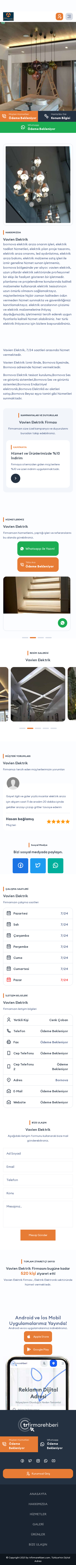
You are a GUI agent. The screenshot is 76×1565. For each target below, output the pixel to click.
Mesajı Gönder (38, 1235)
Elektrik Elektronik (45, 1280)
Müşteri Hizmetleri (19, 1444)
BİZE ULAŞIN (38, 1544)
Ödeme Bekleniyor (54, 1031)
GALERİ (38, 1524)
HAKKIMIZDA (38, 1504)
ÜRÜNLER (38, 1534)
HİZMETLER (38, 1514)
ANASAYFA (38, 1494)
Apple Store (41, 1336)
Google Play (41, 1349)
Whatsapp (55, 1444)
